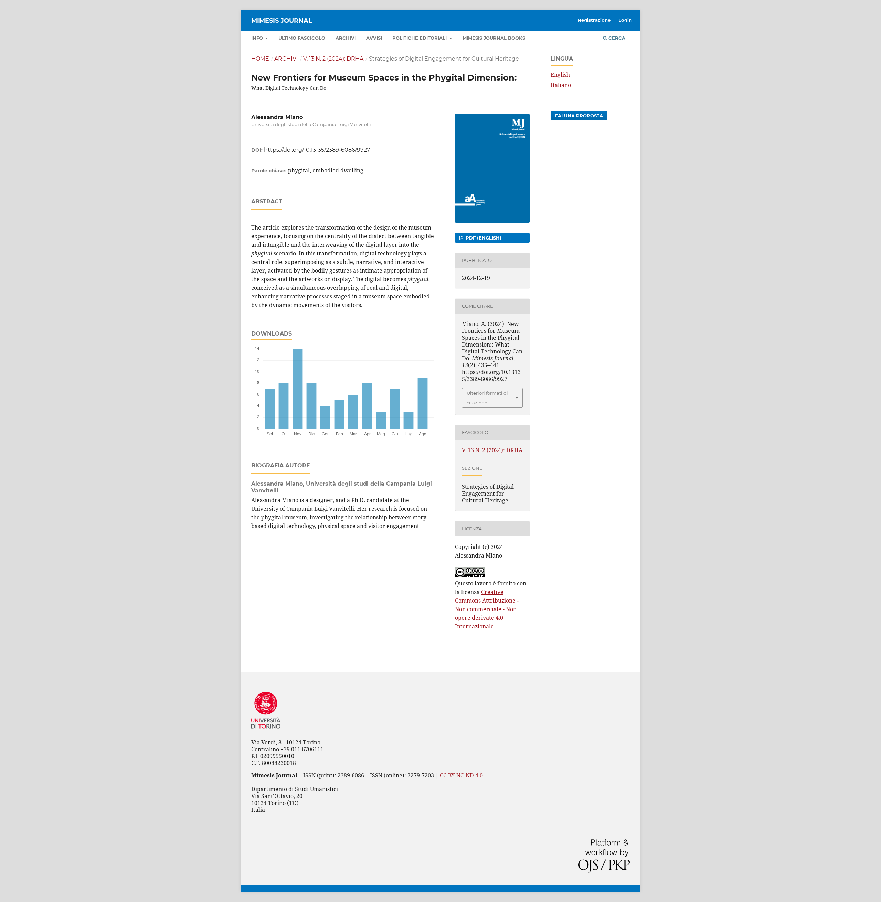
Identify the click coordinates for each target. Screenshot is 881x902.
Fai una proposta (579, 115)
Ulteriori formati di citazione (487, 397)
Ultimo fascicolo (301, 38)
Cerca (616, 38)
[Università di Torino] (265, 730)
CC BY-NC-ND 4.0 (461, 775)
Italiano (561, 85)
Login (625, 20)
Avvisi (374, 38)
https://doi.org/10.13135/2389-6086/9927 (317, 150)
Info (257, 38)
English (560, 74)
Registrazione (594, 20)
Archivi (346, 38)
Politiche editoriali (420, 38)
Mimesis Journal (281, 20)
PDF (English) (482, 238)
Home (260, 58)
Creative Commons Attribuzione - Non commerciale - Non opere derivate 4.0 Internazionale (487, 609)
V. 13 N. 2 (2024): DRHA (333, 58)
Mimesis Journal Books (494, 38)
